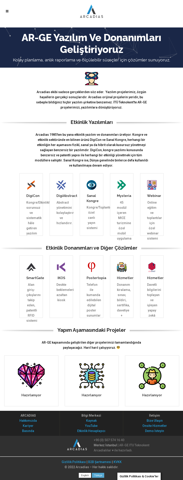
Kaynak (91, 420)
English (85, 475)
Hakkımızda (28, 420)
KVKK (118, 462)
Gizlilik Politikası (74, 462)
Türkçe (98, 475)
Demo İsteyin (154, 431)
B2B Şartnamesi (99, 462)
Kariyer (28, 426)
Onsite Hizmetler (154, 426)
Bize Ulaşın (155, 420)
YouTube (91, 426)
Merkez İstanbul (105, 445)
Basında (28, 431)
